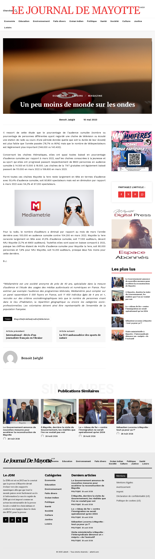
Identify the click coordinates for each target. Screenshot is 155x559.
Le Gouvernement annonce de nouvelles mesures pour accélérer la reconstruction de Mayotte (137, 282)
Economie (60, 96)
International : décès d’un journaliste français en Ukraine (24, 336)
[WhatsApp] (142, 194)
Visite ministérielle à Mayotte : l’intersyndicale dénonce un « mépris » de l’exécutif (136, 335)
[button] (10, 10)
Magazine (95, 96)
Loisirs (77, 96)
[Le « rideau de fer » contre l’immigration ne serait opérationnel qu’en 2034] (118, 308)
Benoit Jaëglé (67, 119)
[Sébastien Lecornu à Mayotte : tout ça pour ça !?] (118, 321)
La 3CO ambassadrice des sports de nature (80, 336)
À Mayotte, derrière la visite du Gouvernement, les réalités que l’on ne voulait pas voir (137, 295)
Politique (76, 491)
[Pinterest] (135, 194)
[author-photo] (5, 438)
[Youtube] (25, 520)
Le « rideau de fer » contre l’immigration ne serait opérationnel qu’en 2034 (137, 308)
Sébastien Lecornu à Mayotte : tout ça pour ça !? (138, 322)
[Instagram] (12, 520)
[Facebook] (121, 194)
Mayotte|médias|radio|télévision (32, 319)
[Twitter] (128, 194)
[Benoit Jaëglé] (10, 358)
